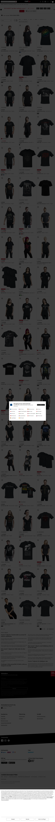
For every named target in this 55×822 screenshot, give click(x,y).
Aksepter (13, 819)
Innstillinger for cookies (27, 798)
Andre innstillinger (42, 819)
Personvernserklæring (4, 799)
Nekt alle (27, 819)
